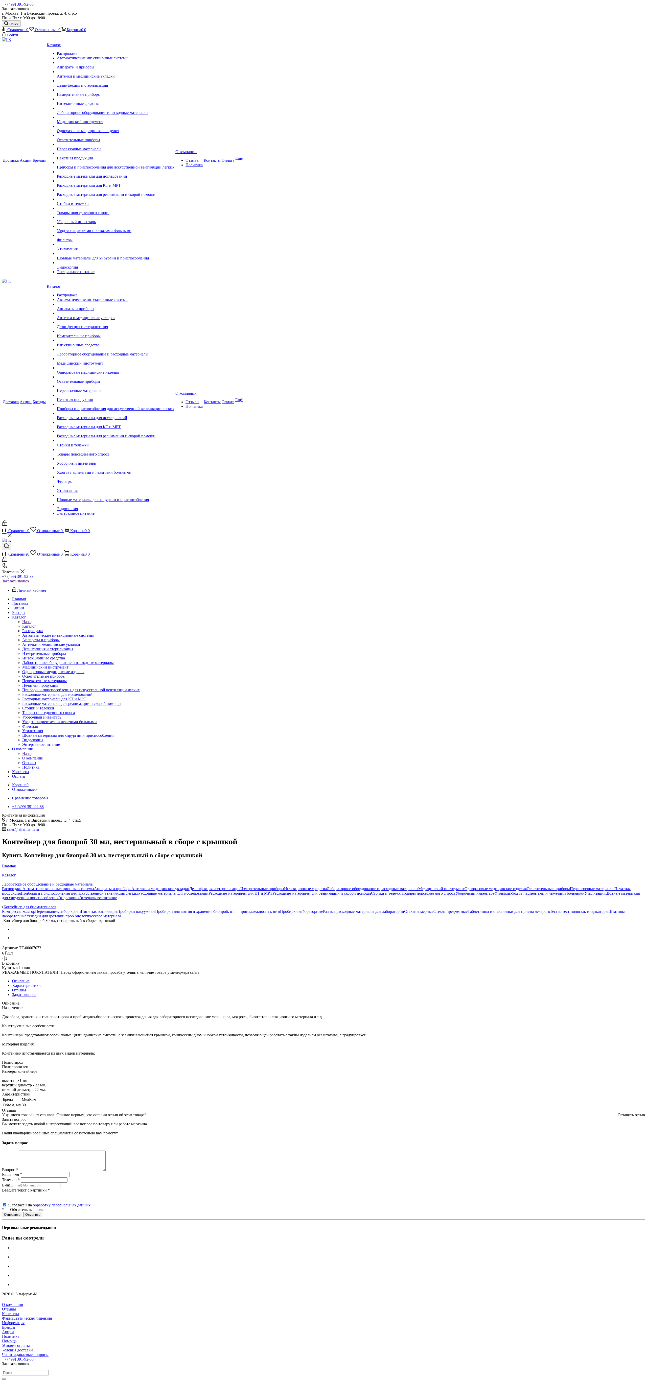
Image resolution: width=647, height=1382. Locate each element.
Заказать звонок (15, 581)
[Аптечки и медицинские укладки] (115, 71)
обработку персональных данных (61, 1205)
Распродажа (12, 889)
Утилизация (595, 893)
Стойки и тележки (387, 893)
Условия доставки (17, 1350)
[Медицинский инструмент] (115, 117)
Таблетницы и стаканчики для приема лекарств (509, 911)
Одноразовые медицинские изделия (496, 889)
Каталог (29, 626)
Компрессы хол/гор (18, 911)
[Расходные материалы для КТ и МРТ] (115, 181)
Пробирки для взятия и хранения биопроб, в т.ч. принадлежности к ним (217, 911)
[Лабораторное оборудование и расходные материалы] (115, 108)
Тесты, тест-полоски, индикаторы (579, 911)
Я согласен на (49, 1205)
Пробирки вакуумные (136, 911)
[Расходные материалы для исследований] (115, 172)
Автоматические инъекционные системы (58, 889)
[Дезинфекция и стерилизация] (115, 81)
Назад (27, 621)
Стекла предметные (450, 911)
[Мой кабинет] (4, 524)
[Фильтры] (115, 235)
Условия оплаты (16, 1345)
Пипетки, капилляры (99, 911)
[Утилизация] (115, 244)
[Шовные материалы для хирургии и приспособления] (115, 253)
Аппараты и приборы (112, 889)
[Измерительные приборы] (115, 90)
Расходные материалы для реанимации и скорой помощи (321, 893)
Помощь (9, 1341)
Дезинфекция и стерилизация (214, 889)
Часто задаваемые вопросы (25, 1354)
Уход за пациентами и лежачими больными (547, 893)
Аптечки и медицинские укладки (160, 889)
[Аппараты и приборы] (115, 62)
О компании (32, 758)
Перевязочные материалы (592, 889)
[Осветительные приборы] (115, 135)
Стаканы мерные (418, 911)
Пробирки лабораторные (301, 911)
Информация (13, 1323)
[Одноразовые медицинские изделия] (115, 126)
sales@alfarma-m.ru (23, 829)
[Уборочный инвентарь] (115, 217)
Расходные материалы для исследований (173, 893)
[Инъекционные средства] (115, 99)
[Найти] (4, 1379)
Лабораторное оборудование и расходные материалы (372, 889)
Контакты (10, 1314)
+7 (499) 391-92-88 (18, 4)
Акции (8, 1332)
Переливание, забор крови (58, 911)
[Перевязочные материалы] (115, 144)
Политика (10, 1336)
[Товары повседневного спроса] (115, 208)
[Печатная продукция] (115, 153)
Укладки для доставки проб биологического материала (73, 916)
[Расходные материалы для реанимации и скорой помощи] (115, 190)
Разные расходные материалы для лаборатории (363, 911)
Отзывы (9, 1309)
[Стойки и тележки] (115, 199)
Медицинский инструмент (441, 889)
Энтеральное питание (98, 898)
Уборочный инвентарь (474, 893)
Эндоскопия (68, 898)
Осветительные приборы (548, 889)
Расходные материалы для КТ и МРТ (240, 893)
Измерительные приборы (262, 889)
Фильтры (502, 893)
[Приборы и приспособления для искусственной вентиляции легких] (115, 162)
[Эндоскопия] (115, 262)
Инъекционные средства (305, 889)
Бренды (8, 1327)
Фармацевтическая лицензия (27, 1318)
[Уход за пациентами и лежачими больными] (115, 226)
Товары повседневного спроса (429, 893)
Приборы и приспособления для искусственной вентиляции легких (79, 893)
